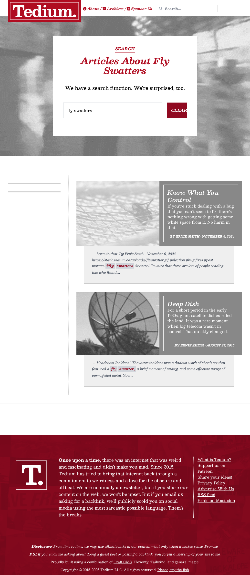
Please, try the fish (173, 570)
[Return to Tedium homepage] (44, 11)
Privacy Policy (211, 483)
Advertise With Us (216, 488)
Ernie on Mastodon (216, 500)
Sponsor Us (141, 8)
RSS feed (206, 494)
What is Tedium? (214, 459)
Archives (115, 8)
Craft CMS (123, 562)
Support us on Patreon (211, 468)
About (93, 8)
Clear (179, 110)
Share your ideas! (215, 477)
